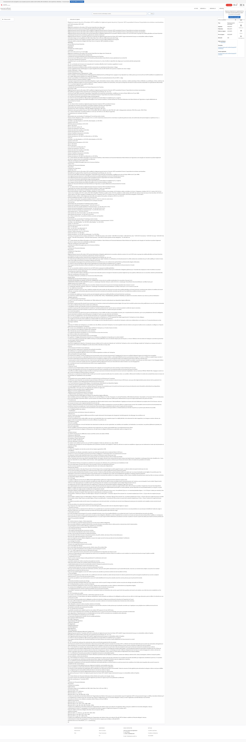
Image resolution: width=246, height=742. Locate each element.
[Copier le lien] (224, 45)
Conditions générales (152, 730)
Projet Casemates (102, 733)
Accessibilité (150, 735)
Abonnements (77, 730)
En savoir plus (66, 1)
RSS (75, 733)
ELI (99, 735)
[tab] (241, 21)
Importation (223, 42)
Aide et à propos (102, 730)
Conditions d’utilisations (153, 733)
